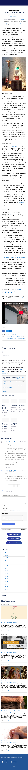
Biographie (4, 373)
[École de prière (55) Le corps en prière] (14, 732)
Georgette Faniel (13, 146)
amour (21, 336)
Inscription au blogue (14, 534)
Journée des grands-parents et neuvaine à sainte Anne (5, 407)
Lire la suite (18, 630)
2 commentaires (18, 25)
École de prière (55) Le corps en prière (10, 740)
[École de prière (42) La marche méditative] (14, 702)
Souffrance (14, 334)
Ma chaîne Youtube (14, 538)
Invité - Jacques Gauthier (11, 470)
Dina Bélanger (14, 214)
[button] (26, 2)
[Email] (14, 762)
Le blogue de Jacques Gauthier (14, 23)
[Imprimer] (18, 762)
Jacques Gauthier (6, 355)
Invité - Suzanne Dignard (11, 442)
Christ (17, 336)
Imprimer (21, 19)
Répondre (9, 467)
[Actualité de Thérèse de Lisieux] (14, 642)
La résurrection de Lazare (5, 425)
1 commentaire (11, 630)
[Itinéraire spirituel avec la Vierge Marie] (14, 612)
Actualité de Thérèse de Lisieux (8, 651)
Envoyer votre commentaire (8, 524)
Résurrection (10, 336)
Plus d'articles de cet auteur (20, 378)
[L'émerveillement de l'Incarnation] (14, 672)
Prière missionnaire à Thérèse (10, 342)
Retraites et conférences (14, 542)
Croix (8, 334)
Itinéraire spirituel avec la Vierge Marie (10, 621)
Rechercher (23, 529)
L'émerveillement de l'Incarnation (9, 680)
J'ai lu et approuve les (12, 510)
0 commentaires (12, 660)
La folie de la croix (7, 293)
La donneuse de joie (19, 342)
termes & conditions (16, 510)
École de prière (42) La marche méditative (11, 710)
